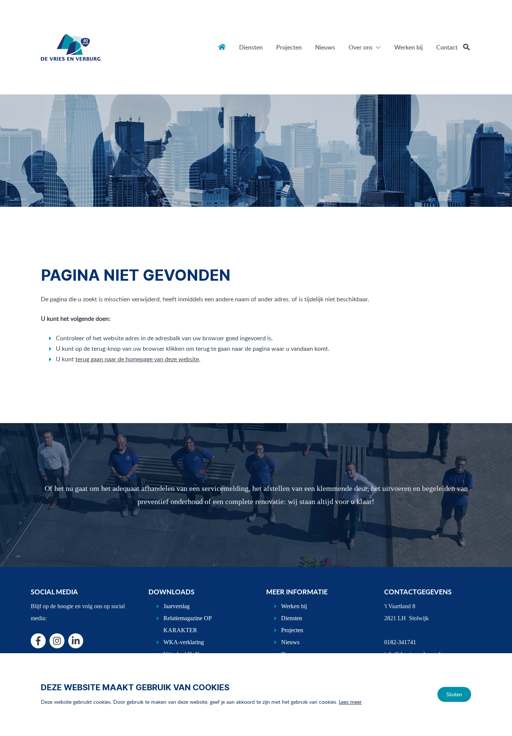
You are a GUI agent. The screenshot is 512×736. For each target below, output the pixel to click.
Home (222, 47)
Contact (447, 47)
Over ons (361, 47)
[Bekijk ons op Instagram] (56, 640)
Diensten (251, 47)
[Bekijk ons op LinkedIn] (75, 640)
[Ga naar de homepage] (70, 47)
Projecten (289, 47)
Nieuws (325, 47)
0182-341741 (400, 642)
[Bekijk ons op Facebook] (38, 640)
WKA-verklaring (183, 642)
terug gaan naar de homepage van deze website (137, 359)
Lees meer (350, 701)
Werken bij (408, 47)
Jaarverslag (176, 606)
